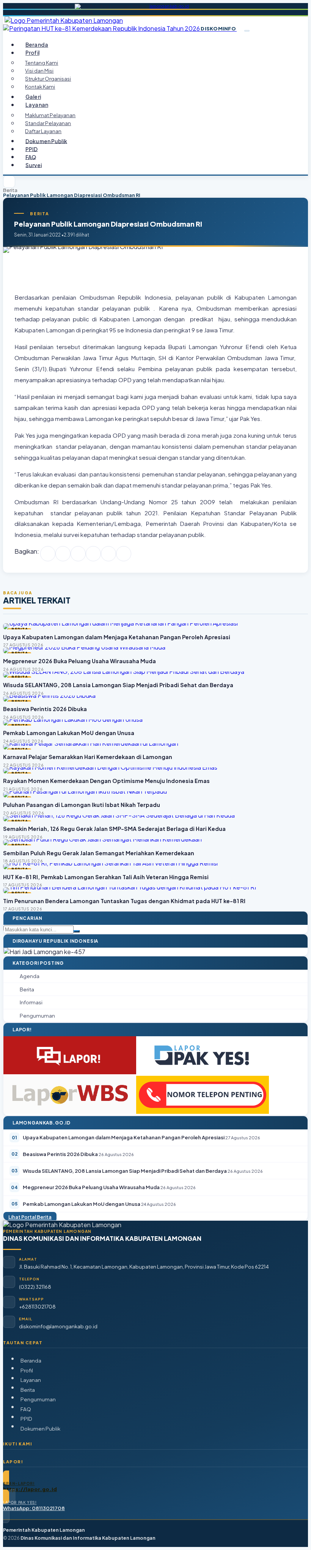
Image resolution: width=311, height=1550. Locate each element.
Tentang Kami (41, 62)
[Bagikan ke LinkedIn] (93, 553)
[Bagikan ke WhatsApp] (78, 553)
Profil (26, 1370)
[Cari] (77, 931)
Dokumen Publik (46, 141)
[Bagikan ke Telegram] (108, 553)
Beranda (36, 44)
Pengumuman (38, 1399)
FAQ (30, 157)
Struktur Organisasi (48, 78)
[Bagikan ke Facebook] (47, 553)
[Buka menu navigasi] (247, 31)
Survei (33, 165)
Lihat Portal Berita (30, 1217)
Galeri (33, 97)
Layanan (30, 1380)
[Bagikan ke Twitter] (63, 553)
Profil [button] (32, 52)
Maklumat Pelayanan (50, 115)
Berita (10, 190)
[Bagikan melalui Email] (123, 553)
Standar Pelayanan (48, 123)
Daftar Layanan (43, 131)
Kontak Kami (40, 86)
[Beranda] (9, 182)
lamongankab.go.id (169, 6)
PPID (31, 149)
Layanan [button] (36, 105)
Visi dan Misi (39, 70)
